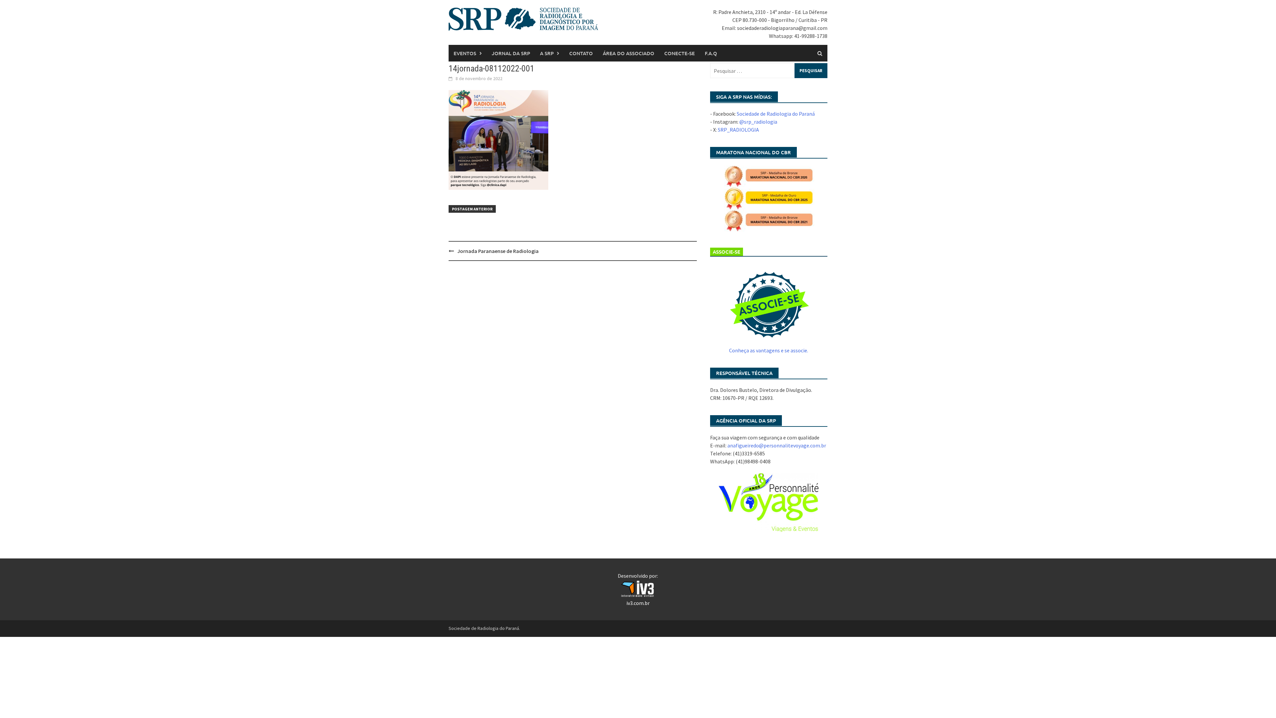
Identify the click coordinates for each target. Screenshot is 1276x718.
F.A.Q (711, 53)
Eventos (465, 53)
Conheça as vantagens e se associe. (768, 350)
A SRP (547, 53)
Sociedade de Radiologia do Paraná (776, 113)
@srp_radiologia (758, 121)
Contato (581, 53)
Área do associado (628, 53)
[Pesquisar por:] (768, 70)
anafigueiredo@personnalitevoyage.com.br (776, 445)
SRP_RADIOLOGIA (738, 129)
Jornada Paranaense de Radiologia (498, 251)
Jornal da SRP (511, 53)
